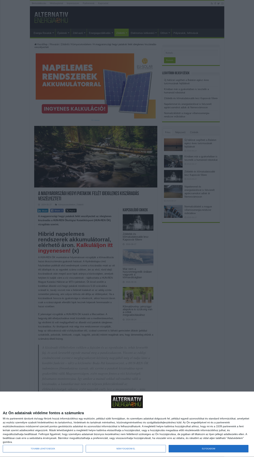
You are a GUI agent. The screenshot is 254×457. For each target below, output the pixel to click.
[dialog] (127, 424)
